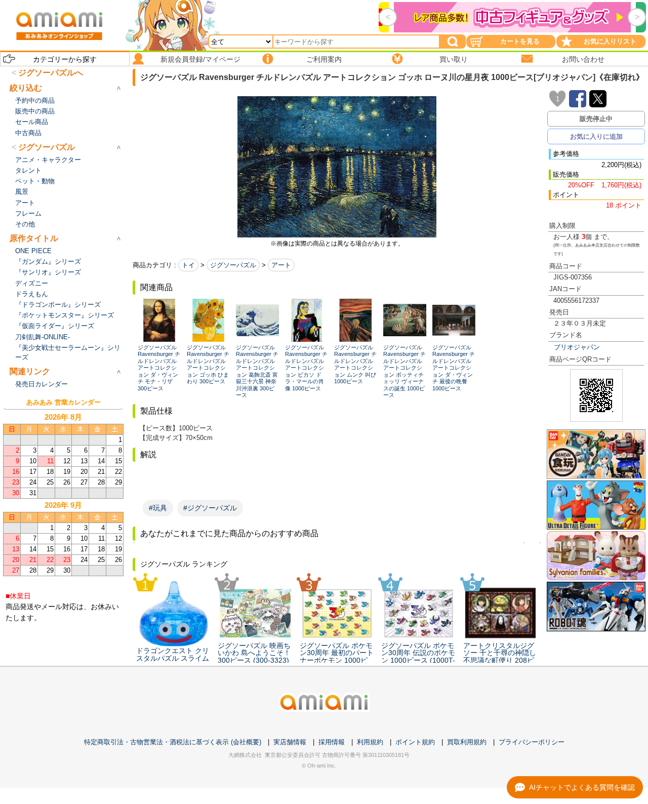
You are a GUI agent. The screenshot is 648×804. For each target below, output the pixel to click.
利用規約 (370, 742)
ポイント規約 (415, 742)
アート (281, 265)
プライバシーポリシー (531, 742)
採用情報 (331, 742)
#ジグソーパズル (210, 508)
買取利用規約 (467, 742)
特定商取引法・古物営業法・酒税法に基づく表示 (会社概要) (172, 742)
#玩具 (158, 508)
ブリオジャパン (577, 347)
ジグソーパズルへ (50, 72)
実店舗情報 (289, 742)
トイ (188, 265)
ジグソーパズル (233, 265)
